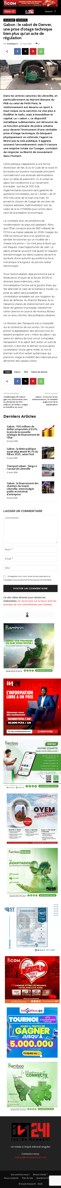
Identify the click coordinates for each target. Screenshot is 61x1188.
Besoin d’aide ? (40, 1174)
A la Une (9, 20)
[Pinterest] (33, 51)
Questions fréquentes (46, 1178)
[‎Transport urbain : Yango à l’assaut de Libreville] (48, 470)
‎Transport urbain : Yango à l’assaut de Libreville (22, 467)
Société (21, 20)
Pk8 (26, 372)
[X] (25, 51)
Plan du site (27, 1178)
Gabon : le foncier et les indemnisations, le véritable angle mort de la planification (45, 401)
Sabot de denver (39, 372)
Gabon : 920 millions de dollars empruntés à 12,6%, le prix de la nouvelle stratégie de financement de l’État (23, 432)
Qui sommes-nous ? (20, 1174)
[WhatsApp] (40, 51)
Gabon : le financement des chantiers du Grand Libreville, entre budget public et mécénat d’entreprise (23, 489)
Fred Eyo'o (12, 44)
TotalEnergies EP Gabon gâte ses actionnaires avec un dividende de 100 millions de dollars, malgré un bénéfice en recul (15, 402)
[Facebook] (17, 51)
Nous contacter (11, 1178)
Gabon (17, 372)
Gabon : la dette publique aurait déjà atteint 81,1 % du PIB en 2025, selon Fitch (22, 451)
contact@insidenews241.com (31, 1157)
